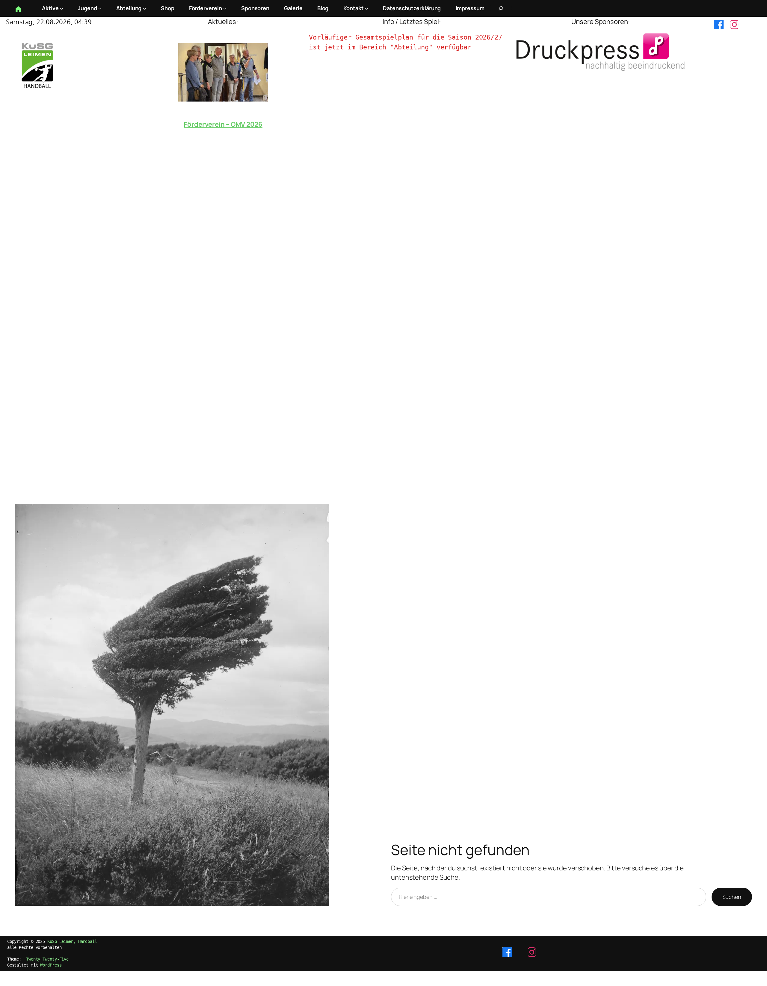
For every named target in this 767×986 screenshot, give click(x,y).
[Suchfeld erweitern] (501, 8)
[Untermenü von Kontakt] (366, 8)
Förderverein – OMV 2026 (223, 124)
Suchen (731, 896)
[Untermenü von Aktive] (61, 8)
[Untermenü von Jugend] (100, 8)
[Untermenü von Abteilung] (144, 8)
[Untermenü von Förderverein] (225, 8)
